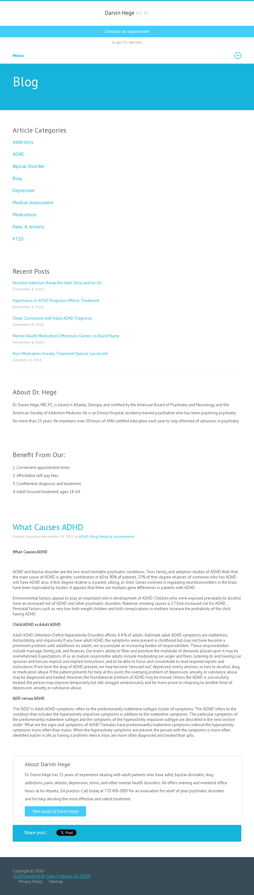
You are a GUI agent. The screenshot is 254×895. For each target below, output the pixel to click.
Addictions (23, 142)
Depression (24, 190)
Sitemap (56, 881)
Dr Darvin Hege (127, 13)
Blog (17, 178)
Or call (127, 42)
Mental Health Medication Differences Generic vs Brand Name (66, 336)
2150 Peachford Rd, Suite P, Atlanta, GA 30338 (51, 876)
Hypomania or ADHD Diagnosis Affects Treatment (56, 300)
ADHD (18, 154)
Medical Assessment (33, 202)
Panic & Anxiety (28, 227)
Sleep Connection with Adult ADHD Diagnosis (52, 318)
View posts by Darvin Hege (55, 811)
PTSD (18, 239)
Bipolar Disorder (28, 166)
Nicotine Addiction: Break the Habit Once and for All (57, 283)
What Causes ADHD (48, 527)
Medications (25, 215)
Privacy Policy (30, 881)
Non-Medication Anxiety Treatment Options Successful (60, 353)
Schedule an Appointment (127, 31)
